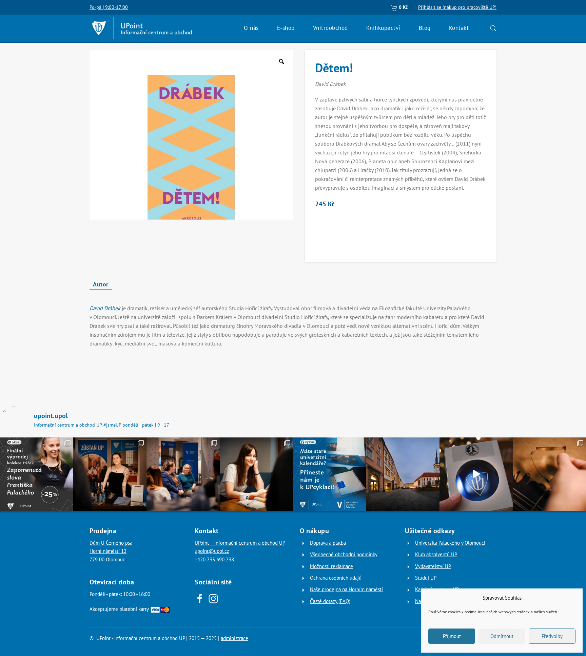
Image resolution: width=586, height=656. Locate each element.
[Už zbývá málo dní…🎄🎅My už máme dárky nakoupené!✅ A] (476, 474)
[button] (493, 28)
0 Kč (402, 7)
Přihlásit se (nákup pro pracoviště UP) (457, 7)
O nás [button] (251, 28)
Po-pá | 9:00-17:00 (109, 7)
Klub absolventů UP (436, 554)
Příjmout (452, 636)
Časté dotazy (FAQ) (330, 601)
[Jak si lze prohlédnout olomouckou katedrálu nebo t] (183, 474)
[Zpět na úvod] (142, 28)
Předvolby (552, 636)
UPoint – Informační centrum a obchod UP (240, 543)
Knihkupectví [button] (383, 28)
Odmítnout (501, 636)
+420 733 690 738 (214, 559)
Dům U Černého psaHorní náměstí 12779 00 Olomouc (111, 551)
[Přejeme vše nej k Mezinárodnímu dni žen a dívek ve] (256, 474)
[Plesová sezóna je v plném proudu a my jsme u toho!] (109, 474)
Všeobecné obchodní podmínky (343, 554)
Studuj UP (425, 578)
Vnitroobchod (330, 28)
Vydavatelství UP (433, 566)
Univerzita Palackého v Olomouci (450, 543)
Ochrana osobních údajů (336, 578)
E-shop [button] (286, 28)
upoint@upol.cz (212, 551)
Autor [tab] (101, 284)
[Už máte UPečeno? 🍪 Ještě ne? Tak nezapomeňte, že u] (549, 474)
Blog (425, 28)
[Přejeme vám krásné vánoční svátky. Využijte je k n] (403, 474)
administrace (234, 638)
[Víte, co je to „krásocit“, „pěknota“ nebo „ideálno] (36, 474)
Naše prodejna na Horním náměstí (346, 589)
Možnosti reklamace (331, 566)
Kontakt (459, 28)
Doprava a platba (328, 543)
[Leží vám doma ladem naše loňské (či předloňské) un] (329, 474)
